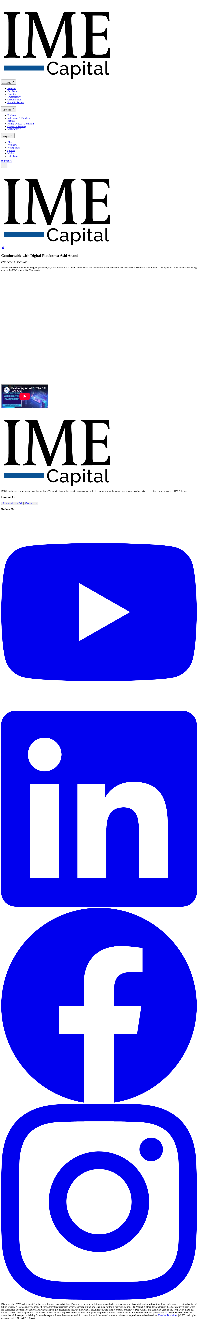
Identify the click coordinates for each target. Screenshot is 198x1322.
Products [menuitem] (11, 115)
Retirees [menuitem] (11, 121)
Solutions (6, 110)
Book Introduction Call (12, 503)
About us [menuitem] (11, 88)
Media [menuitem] (10, 153)
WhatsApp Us (31, 503)
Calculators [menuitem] (12, 156)
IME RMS (6, 161)
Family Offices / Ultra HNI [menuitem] (20, 123)
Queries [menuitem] (11, 150)
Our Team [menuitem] (12, 91)
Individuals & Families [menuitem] (18, 118)
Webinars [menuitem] (12, 145)
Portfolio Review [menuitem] (15, 102)
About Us (6, 83)
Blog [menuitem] (9, 142)
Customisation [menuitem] (14, 99)
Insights (6, 136)
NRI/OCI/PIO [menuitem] (14, 129)
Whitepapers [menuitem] (13, 147)
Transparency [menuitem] (14, 96)
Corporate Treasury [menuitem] (16, 126)
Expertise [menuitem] (12, 94)
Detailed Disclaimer (168, 1315)
